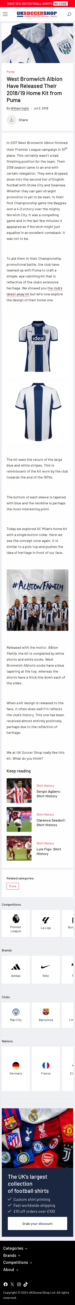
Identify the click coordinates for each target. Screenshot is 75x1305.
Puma (10, 71)
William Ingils (20, 108)
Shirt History (45, 785)
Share (23, 120)
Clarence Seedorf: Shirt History (51, 822)
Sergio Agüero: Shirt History (49, 793)
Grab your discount (37, 1223)
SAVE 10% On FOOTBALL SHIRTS (37, 3)
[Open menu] (5, 14)
